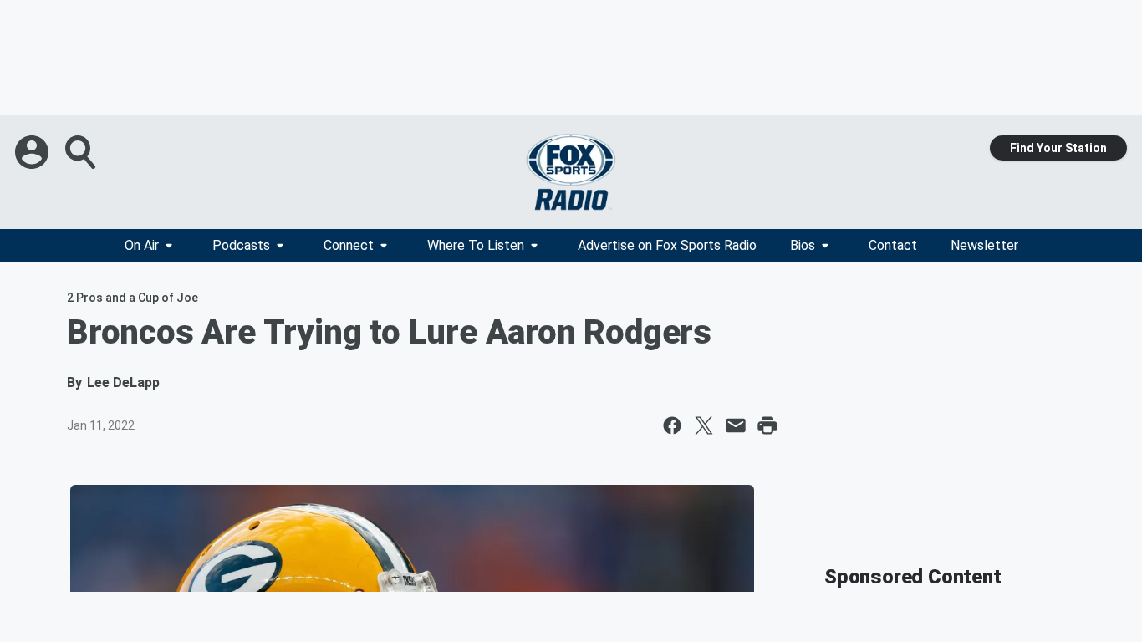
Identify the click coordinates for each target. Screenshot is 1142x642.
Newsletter (984, 245)
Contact (893, 245)
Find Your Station (1058, 148)
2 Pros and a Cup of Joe (132, 297)
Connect (349, 245)
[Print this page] (767, 425)
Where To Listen (475, 245)
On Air (142, 245)
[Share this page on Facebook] (672, 425)
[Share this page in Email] (735, 425)
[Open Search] (82, 152)
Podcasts (241, 245)
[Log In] (33, 152)
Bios (802, 245)
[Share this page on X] (704, 425)
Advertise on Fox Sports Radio (667, 245)
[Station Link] (571, 172)
